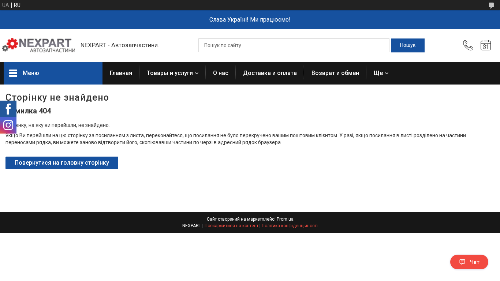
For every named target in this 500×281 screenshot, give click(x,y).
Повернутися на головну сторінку (62, 162)
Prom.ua (285, 219)
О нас (220, 73)
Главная (121, 73)
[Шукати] (408, 45)
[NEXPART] (38, 45)
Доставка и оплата (270, 73)
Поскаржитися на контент (231, 225)
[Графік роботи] (486, 45)
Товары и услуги (170, 73)
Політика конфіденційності (290, 225)
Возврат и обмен (335, 73)
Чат (475, 262)
